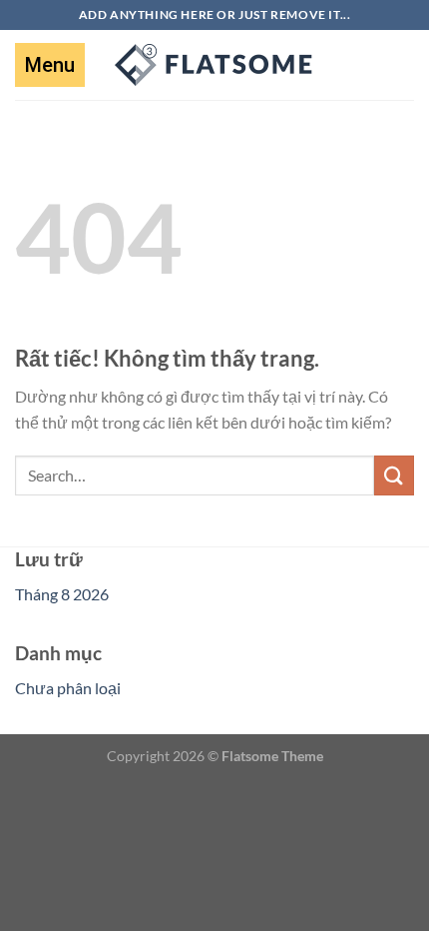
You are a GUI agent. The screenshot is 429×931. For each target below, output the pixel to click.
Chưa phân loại (68, 687)
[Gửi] (394, 475)
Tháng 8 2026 (62, 593)
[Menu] (50, 65)
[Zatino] (214, 65)
